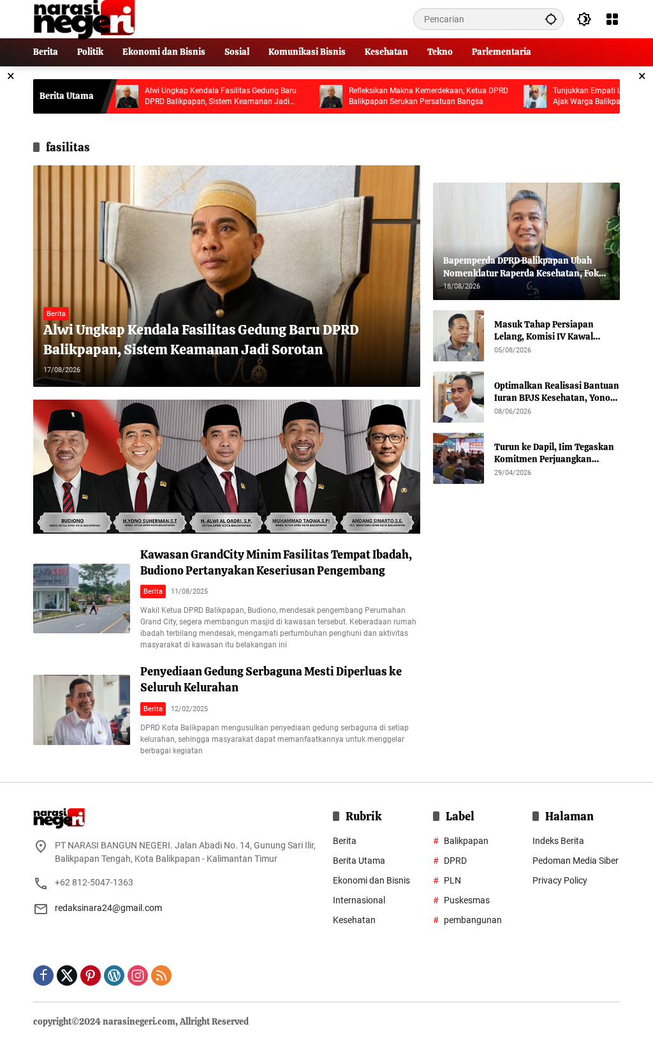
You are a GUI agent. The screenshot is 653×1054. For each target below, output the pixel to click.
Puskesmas (467, 900)
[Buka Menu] (612, 19)
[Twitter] (67, 975)
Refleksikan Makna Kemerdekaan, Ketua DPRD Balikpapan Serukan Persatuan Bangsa (396, 96)
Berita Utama (359, 860)
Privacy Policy (559, 880)
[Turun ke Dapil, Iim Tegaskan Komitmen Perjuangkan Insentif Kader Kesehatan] (458, 458)
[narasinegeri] (84, 18)
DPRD (455, 860)
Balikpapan (466, 841)
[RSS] (161, 975)
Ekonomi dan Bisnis (371, 880)
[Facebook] (43, 975)
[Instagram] (138, 975)
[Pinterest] (90, 975)
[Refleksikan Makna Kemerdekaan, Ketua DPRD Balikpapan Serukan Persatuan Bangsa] (298, 96)
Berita (56, 314)
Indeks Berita (558, 841)
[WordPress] (114, 975)
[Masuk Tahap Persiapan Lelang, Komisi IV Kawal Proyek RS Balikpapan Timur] (458, 335)
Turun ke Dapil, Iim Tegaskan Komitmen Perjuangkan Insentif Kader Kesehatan (554, 453)
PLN (452, 880)
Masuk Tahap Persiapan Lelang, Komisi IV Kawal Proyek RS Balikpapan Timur (553, 331)
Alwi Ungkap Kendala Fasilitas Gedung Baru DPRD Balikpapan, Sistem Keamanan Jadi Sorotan (188, 96)
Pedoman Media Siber (575, 860)
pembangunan (473, 920)
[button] (551, 18)
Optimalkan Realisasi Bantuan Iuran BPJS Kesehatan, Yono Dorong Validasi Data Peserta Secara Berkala (556, 392)
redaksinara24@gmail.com (108, 908)
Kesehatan (354, 920)
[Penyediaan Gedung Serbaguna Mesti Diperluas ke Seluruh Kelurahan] (81, 710)
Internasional (359, 900)
